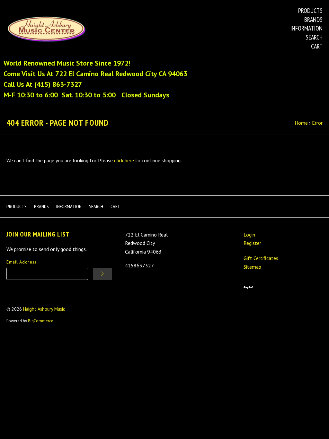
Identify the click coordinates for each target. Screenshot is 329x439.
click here (124, 160)
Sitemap (252, 267)
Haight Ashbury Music (44, 309)
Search (314, 37)
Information (306, 28)
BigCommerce (40, 321)
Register (252, 243)
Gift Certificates (261, 258)
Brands (313, 19)
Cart (317, 46)
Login (249, 234)
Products (310, 10)
